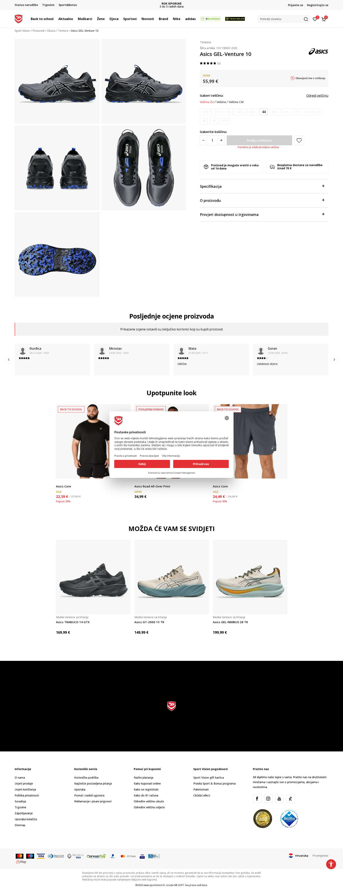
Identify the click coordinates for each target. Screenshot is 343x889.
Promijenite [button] (320, 855)
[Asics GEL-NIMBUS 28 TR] (250, 577)
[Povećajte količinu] (221, 140)
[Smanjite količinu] (203, 140)
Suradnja (20, 801)
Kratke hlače (221, 482)
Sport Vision (22, 31)
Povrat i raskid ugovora (89, 795)
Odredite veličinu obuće (149, 801)
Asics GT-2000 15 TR (149, 622)
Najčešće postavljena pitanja (93, 783)
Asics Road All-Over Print (152, 486)
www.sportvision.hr (154, 885)
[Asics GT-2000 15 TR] (171, 577)
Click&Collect (201, 795)
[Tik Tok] (290, 799)
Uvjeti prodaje (24, 783)
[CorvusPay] (96, 856)
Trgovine (20, 807)
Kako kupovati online (147, 783)
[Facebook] (257, 799)
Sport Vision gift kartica (208, 777)
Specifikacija (211, 186)
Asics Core (63, 486)
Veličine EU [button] (207, 102)
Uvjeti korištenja (25, 789)
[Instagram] (268, 799)
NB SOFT (179, 885)
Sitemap (20, 825)
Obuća (51, 31)
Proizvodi (38, 31)
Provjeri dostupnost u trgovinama (229, 214)
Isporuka (79, 789)
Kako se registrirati (146, 789)
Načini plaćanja (143, 777)
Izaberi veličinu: (212, 95)
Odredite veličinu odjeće (149, 807)
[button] (55, 19)
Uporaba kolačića (26, 819)
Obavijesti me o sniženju (310, 78)
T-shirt (60, 482)
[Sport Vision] (18, 18)
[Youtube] (279, 799)
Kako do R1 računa (146, 795)
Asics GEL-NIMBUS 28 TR (230, 622)
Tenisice (63, 31)
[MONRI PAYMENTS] (21, 861)
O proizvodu (210, 200)
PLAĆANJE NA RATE (171, 3)
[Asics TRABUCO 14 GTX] (93, 577)
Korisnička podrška (86, 777)
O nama (20, 777)
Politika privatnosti (27, 795)
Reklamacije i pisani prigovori (93, 801)
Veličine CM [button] (236, 102)
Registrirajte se (317, 5)
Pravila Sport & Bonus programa (214, 783)
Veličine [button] (221, 102)
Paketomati (201, 789)
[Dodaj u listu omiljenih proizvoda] (281, 473)
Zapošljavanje (24, 813)
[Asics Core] (93, 441)
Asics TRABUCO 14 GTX (73, 622)
